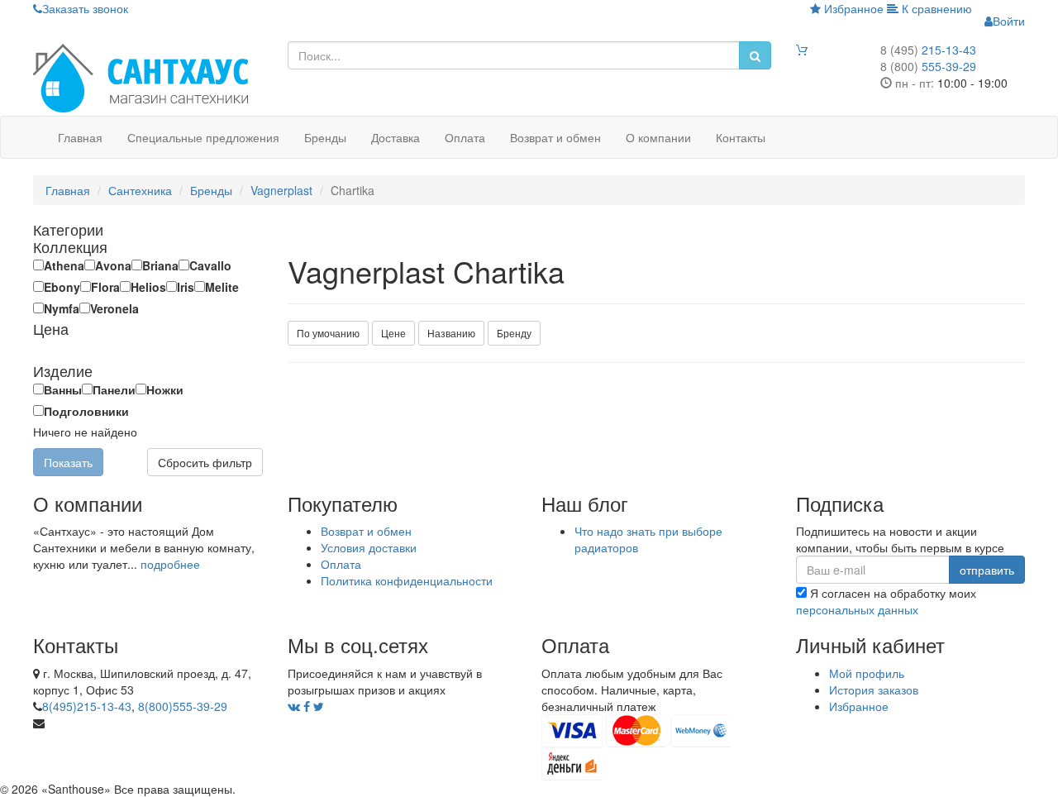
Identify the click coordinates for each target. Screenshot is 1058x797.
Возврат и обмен (555, 137)
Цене (393, 333)
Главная (80, 137)
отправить (987, 569)
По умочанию (328, 333)
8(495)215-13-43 (86, 706)
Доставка (395, 137)
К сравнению (935, 8)
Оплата (465, 137)
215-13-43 (928, 49)
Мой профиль (866, 673)
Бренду (514, 333)
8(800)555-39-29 (182, 706)
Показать (68, 462)
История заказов (873, 689)
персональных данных (857, 609)
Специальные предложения (203, 137)
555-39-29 (928, 66)
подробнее (170, 564)
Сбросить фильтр (205, 462)
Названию (451, 333)
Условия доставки (369, 547)
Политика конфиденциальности (407, 580)
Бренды (325, 137)
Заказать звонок (85, 8)
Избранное (852, 8)
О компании (658, 137)
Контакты (740, 137)
